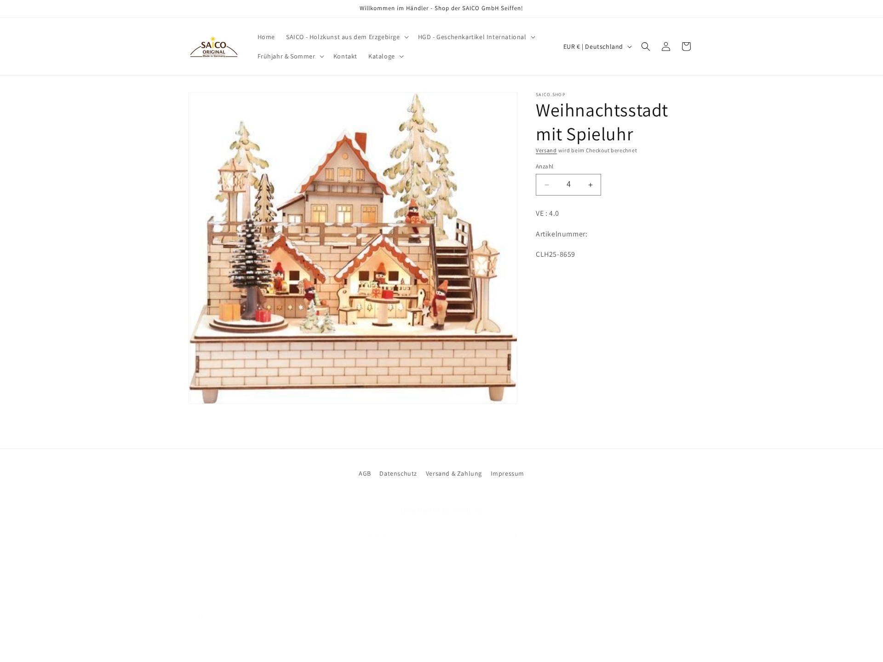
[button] (347, 36)
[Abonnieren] (514, 535)
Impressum (507, 473)
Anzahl (544, 167)
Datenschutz (398, 473)
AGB (365, 473)
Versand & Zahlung (454, 473)
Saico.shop (221, 650)
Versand (546, 150)
